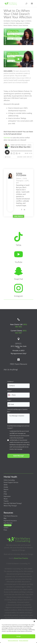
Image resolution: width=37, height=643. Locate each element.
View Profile (18, 216)
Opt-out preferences (13, 640)
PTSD (5, 494)
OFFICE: (18, 344)
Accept (19, 636)
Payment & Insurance (10, 520)
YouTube (18, 262)
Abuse (5, 499)
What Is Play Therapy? (10, 506)
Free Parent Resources (10, 516)
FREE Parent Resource (18, 364)
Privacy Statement (23, 640)
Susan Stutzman (23, 25)
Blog (5, 518)
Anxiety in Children (9, 23)
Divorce (6, 489)
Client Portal (7, 525)
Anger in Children (26, 21)
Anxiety (6, 487)
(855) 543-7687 (20, 332)
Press (5, 530)
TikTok (18, 245)
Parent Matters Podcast (11, 25)
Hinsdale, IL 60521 (18, 351)
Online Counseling (9, 480)
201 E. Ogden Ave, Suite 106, (18, 347)
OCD (5, 492)
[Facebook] (21, 210)
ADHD (5, 485)
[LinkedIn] (24, 210)
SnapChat (18, 279)
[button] (34, 621)
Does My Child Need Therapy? (13, 503)
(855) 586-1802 (21, 325)
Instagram (18, 296)
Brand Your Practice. (21, 558)
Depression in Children (23, 23)
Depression (7, 496)
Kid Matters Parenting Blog (12, 21)
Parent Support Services (11, 482)
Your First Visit (8, 523)
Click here (7, 138)
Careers (6, 527)
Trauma (6, 501)
